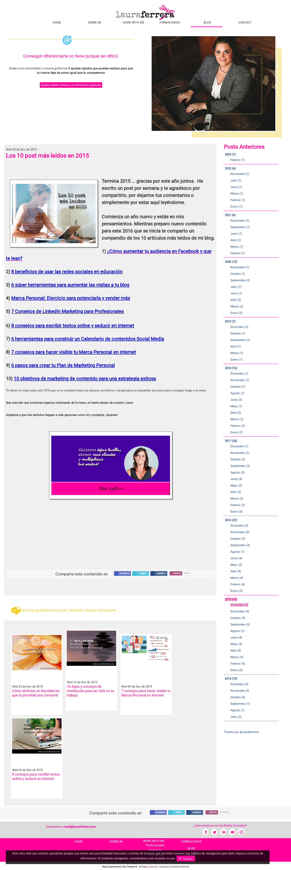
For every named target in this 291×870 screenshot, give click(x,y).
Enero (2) (236, 313)
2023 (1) (230, 154)
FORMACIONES (170, 22)
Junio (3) (236, 399)
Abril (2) (235, 300)
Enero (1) (236, 206)
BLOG (207, 22)
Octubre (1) (237, 274)
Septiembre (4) (240, 545)
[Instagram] (241, 831)
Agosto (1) (237, 393)
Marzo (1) (236, 193)
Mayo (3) (236, 644)
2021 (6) (230, 215)
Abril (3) (235, 492)
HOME (57, 22)
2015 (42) (231, 599)
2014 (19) (231, 678)
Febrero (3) (237, 505)
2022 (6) (230, 168)
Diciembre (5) (239, 605)
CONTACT (245, 22)
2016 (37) (231, 520)
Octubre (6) (237, 697)
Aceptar (187, 859)
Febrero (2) (237, 426)
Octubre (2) (237, 459)
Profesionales (155, 845)
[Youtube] (232, 831)
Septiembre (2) (240, 280)
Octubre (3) (237, 538)
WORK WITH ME (133, 22)
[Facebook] (205, 831)
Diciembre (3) (239, 525)
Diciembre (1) (239, 373)
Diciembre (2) (239, 327)
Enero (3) (236, 432)
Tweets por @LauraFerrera (241, 732)
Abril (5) (235, 650)
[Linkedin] (223, 831)
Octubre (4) (237, 618)
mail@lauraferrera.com (80, 826)
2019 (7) (230, 321)
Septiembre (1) (240, 227)
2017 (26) (231, 441)
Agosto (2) (237, 472)
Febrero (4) (237, 584)
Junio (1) (236, 187)
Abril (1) (235, 240)
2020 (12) (231, 262)
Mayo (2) (236, 485)
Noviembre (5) (239, 532)
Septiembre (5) (240, 624)
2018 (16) (231, 368)
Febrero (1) (237, 160)
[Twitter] (214, 831)
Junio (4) (236, 479)
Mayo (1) (236, 406)
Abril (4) (235, 571)
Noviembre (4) (239, 611)
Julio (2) (235, 717)
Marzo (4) (236, 578)
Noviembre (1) (239, 174)
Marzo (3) (236, 498)
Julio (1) (235, 180)
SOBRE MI (94, 22)
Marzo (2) (236, 306)
